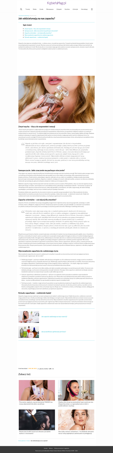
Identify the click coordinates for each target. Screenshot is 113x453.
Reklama (51, 448)
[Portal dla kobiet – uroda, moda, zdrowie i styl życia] (56, 3)
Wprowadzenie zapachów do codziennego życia (39, 35)
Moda (34, 9)
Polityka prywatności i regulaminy (61, 448)
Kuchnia (67, 9)
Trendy (27, 9)
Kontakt (46, 448)
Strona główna (21, 440)
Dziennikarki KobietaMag (24, 15)
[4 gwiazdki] (34, 368)
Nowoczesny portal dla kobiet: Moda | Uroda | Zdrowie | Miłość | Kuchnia (52, 450)
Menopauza (49, 9)
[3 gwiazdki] (32, 368)
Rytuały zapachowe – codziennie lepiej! (36, 37)
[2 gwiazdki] (31, 368)
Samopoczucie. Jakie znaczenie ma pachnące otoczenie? (41, 31)
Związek (59, 9)
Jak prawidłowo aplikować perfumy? (53, 332)
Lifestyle (75, 9)
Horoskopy (84, 9)
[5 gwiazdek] (36, 368)
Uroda (41, 9)
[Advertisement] (56, 62)
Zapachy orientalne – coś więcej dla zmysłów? (38, 33)
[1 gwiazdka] (29, 368)
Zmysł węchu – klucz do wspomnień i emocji (37, 29)
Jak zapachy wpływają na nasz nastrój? (54, 316)
